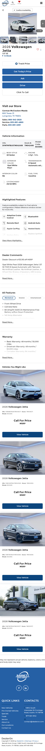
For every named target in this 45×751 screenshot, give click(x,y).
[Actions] (41, 50)
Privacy (35, 741)
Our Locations (7, 725)
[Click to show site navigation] (41, 3)
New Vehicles (7, 708)
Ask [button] (22, 78)
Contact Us (6, 728)
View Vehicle (22, 435)
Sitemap (28, 741)
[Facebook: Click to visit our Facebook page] (19, 688)
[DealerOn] (7, 738)
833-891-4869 (16, 122)
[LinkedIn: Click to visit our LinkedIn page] (25, 688)
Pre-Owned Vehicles (10, 711)
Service (5, 719)
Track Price (24, 63)
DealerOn (20, 741)
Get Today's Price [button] (22, 71)
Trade (4, 716)
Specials (5, 714)
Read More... (7, 278)
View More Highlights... (12, 241)
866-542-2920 (15, 119)
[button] (3, 10)
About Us (5, 722)
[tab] (9, 298)
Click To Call (22, 92)
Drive (22, 85)
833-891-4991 (14, 125)
